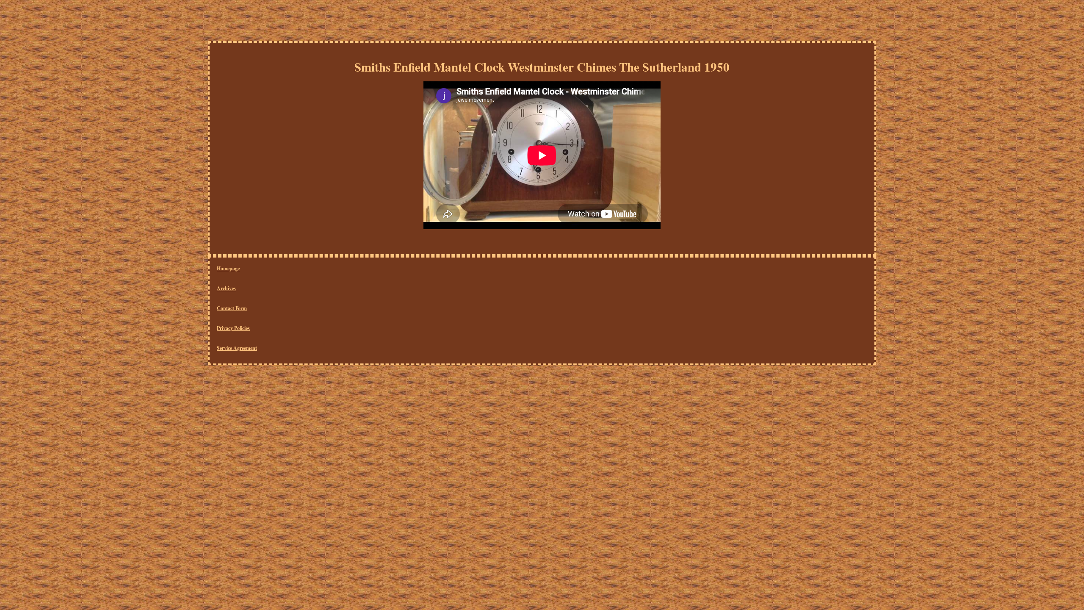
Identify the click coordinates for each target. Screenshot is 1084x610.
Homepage (228, 268)
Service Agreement (237, 348)
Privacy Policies (233, 328)
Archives (226, 288)
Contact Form (232, 308)
